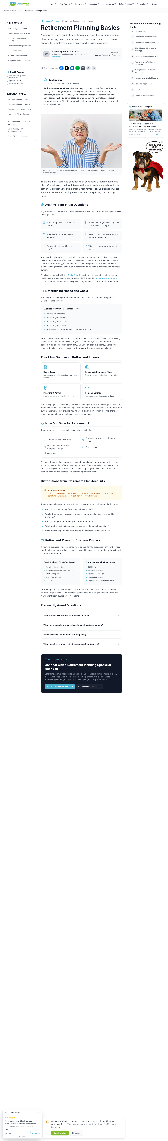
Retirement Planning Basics (19, 104)
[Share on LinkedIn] (72, 68)
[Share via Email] (83, 68)
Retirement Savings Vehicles (19, 46)
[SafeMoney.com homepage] (19, 3)
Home (6, 10)
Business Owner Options (18, 55)
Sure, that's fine (60, 1133)
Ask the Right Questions (17, 28)
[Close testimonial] (38, 1112)
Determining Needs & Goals (19, 33)
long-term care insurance (105, 278)
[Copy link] (88, 68)
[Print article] (94, 68)
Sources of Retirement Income (17, 39)
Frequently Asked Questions (19, 60)
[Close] (121, 1121)
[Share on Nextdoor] (77, 68)
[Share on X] (67, 68)
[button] (53, 4)
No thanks (76, 1133)
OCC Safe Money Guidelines (19, 109)
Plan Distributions (15, 51)
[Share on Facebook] (61, 68)
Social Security (75, 275)
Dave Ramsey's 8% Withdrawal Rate (15, 130)
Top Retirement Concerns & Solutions (19, 122)
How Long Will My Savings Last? (18, 115)
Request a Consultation (91, 686)
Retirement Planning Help (18, 99)
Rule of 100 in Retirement (18, 136)
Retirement (16, 10)
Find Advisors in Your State (62, 686)
